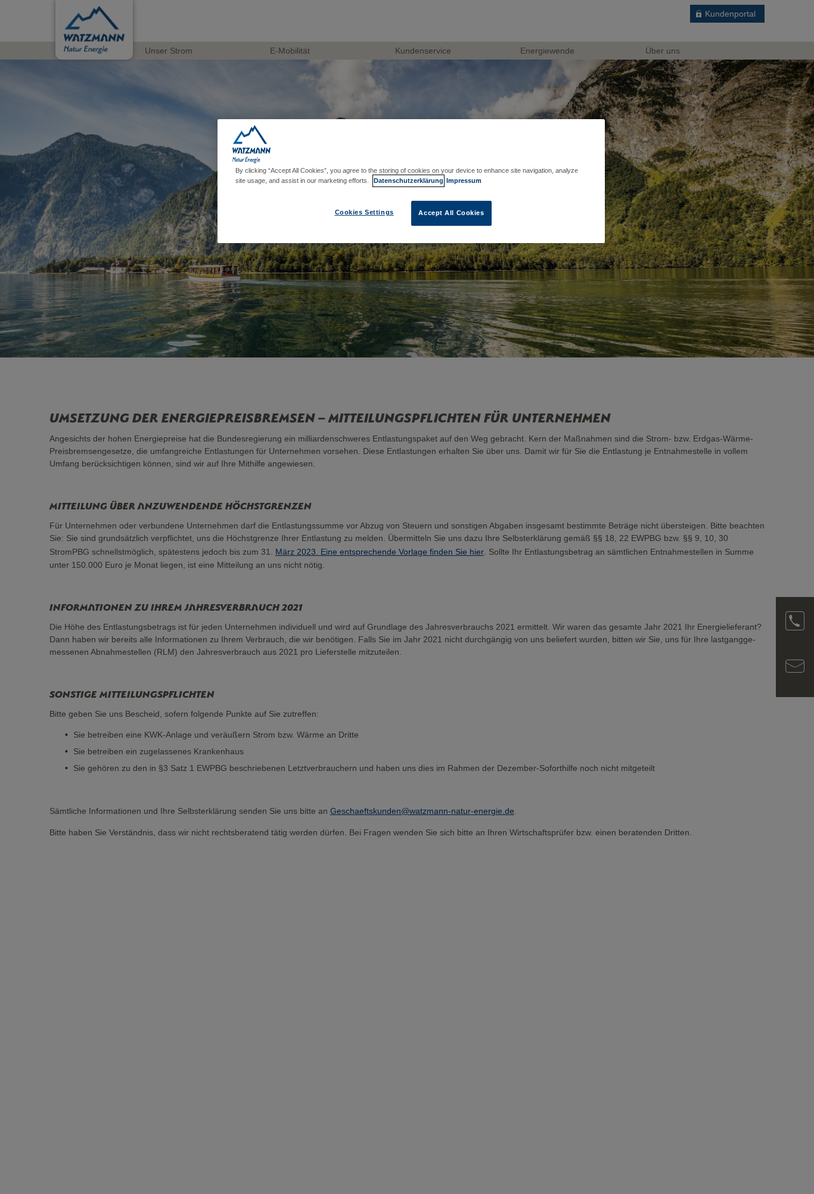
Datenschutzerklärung (408, 180)
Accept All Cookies (451, 213)
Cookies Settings (364, 212)
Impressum (463, 180)
